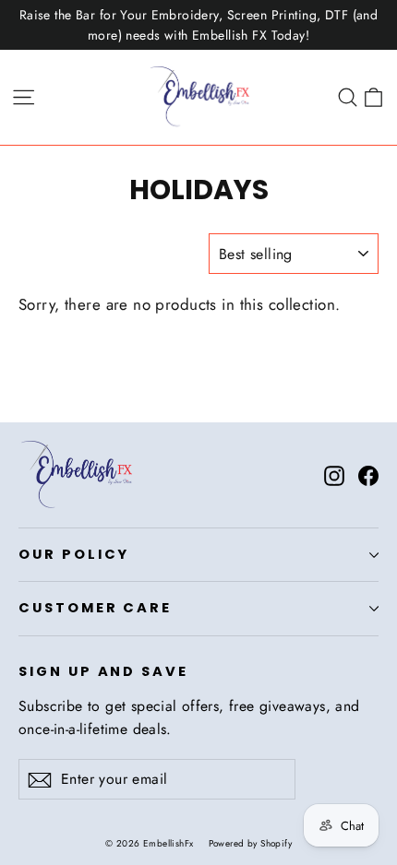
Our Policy (73, 554)
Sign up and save (103, 671)
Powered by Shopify (251, 843)
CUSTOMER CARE (95, 607)
